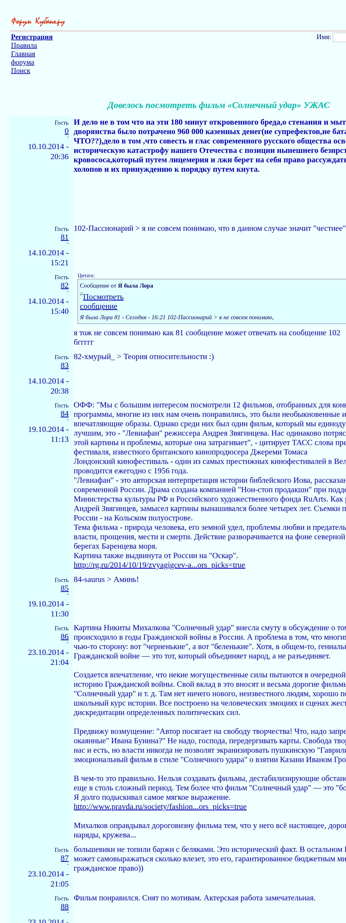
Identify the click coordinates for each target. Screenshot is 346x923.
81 (65, 237)
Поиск (20, 71)
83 (65, 365)
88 (65, 907)
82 (65, 285)
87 (65, 858)
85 (65, 588)
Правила (24, 45)
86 (65, 636)
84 (65, 414)
